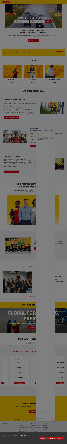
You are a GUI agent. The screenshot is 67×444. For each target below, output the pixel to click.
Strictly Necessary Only (51, 438)
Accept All (59, 438)
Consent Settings (43, 438)
